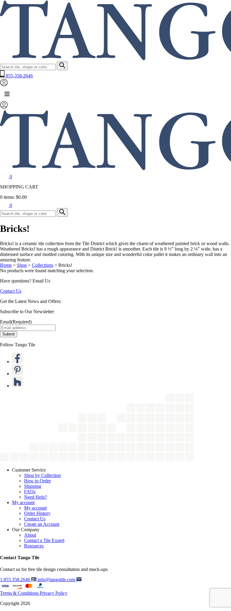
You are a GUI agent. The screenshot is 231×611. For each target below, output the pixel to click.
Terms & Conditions (20, 593)
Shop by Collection (42, 475)
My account (23, 502)
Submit (8, 334)
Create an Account (41, 524)
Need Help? (35, 497)
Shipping (32, 486)
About (30, 535)
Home (6, 265)
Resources (34, 545)
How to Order (37, 480)
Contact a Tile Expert (44, 540)
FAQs (29, 491)
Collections (42, 265)
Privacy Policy (53, 593)
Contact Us (10, 291)
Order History (37, 513)
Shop (22, 265)
